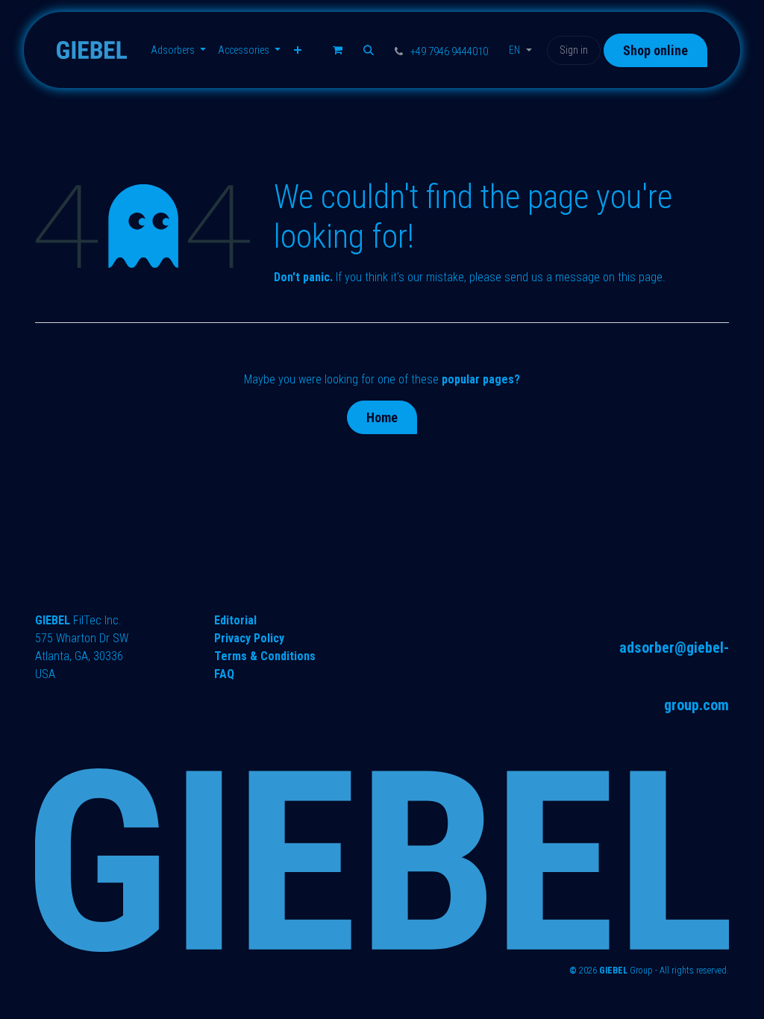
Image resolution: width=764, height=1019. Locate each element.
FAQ (224, 674)
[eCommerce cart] (337, 50)
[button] (368, 50)
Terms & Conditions (265, 656)
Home (382, 417)
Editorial (235, 620)
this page (640, 277)
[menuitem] (178, 50)
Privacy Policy (249, 638)
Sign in (574, 50)
